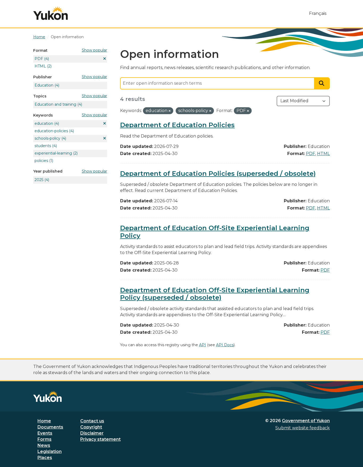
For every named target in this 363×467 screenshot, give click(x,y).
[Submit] (322, 83)
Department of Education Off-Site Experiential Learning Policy (214, 231)
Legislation (49, 451)
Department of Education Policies (177, 125)
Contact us (92, 420)
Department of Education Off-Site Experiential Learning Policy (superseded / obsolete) (214, 294)
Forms (44, 439)
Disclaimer (92, 433)
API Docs (225, 344)
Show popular (94, 50)
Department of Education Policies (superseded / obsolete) (218, 173)
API (202, 344)
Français (317, 13)
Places (44, 457)
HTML (323, 153)
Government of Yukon (306, 420)
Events (44, 433)
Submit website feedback (302, 427)
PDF (310, 153)
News (43, 445)
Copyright (91, 427)
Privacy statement (100, 439)
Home (44, 420)
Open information (67, 37)
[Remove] (169, 111)
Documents (50, 427)
